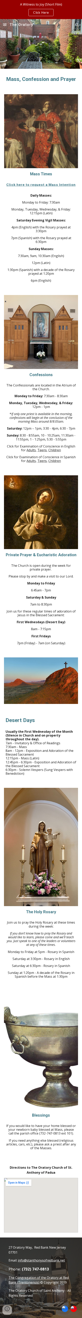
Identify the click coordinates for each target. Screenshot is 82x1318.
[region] (41, 9)
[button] (5, 24)
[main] (41, 79)
